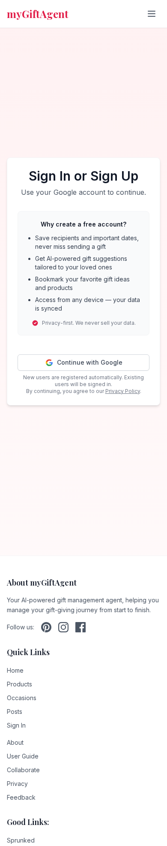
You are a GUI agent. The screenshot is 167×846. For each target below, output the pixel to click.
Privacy (17, 783)
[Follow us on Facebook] (80, 627)
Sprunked (21, 840)
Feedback (21, 797)
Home (15, 670)
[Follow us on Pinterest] (46, 627)
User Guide (23, 756)
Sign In (16, 725)
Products (19, 684)
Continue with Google (89, 362)
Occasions (21, 697)
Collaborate (23, 769)
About (15, 742)
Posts (14, 711)
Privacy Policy (122, 391)
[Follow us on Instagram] (63, 627)
